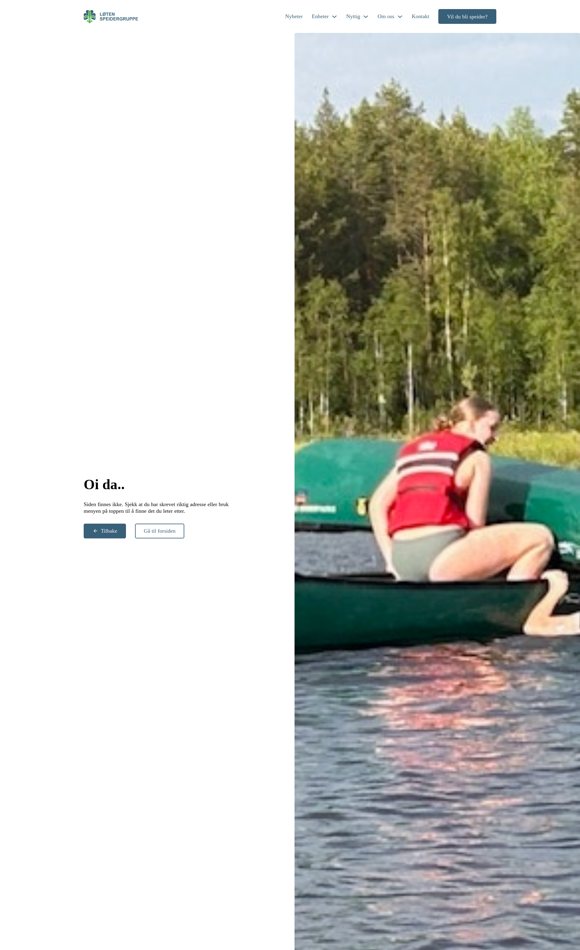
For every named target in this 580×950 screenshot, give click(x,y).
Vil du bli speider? (467, 17)
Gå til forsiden (160, 531)
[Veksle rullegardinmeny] (334, 16)
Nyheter (294, 16)
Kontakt (420, 16)
